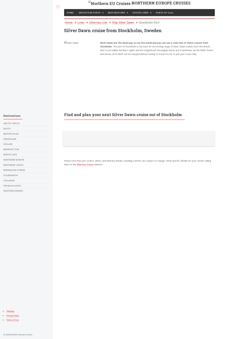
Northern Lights (13, 165)
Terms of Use (12, 320)
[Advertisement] (139, 81)
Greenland (9, 139)
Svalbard (9, 180)
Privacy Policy (12, 315)
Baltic (7, 128)
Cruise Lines (140, 12)
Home (70, 12)
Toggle (58, 6)
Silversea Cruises (85, 164)
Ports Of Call (165, 12)
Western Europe (13, 191)
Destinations (116, 12)
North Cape (10, 154)
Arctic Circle (11, 123)
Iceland (8, 144)
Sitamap (10, 311)
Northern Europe (13, 160)
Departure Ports (90, 12)
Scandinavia (10, 175)
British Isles (11, 134)
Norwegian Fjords (14, 170)
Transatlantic (12, 186)
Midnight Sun (11, 149)
